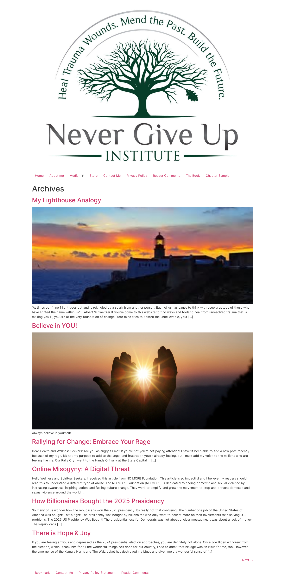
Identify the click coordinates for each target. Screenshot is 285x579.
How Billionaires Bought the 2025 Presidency (98, 501)
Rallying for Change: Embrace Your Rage (91, 441)
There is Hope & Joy (61, 533)
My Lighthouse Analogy (66, 200)
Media (74, 175)
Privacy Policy (136, 175)
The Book (193, 175)
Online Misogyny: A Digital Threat (81, 469)
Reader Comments (166, 175)
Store (94, 175)
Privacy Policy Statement (97, 573)
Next (247, 560)
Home (39, 175)
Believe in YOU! (54, 325)
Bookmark (42, 573)
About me (56, 175)
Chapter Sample (217, 175)
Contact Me (112, 175)
